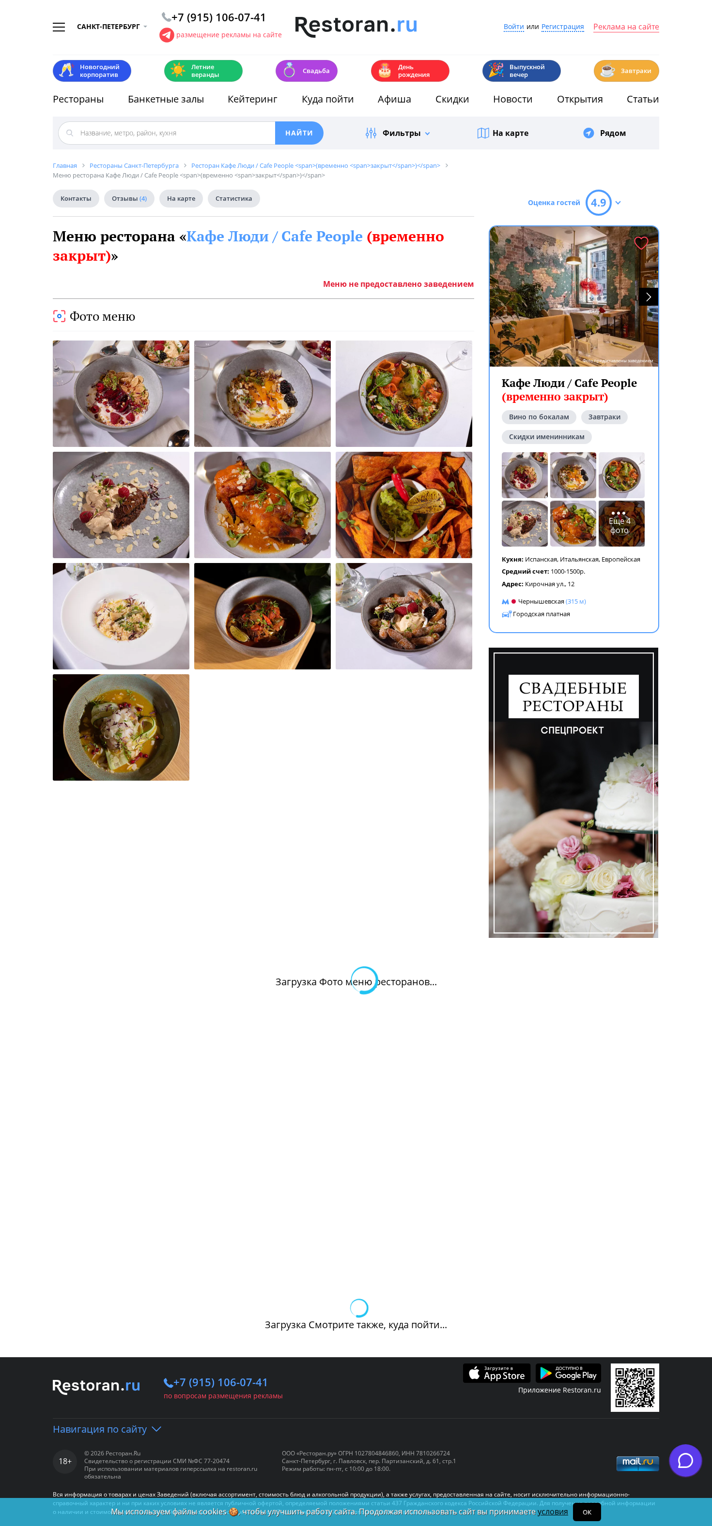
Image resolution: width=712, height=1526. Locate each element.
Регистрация (563, 27)
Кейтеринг (253, 98)
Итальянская (579, 559)
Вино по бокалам (539, 416)
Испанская (541, 559)
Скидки (452, 98)
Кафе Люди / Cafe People (569, 389)
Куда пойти (328, 98)
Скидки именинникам (547, 436)
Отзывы (129, 198)
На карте (510, 133)
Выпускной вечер (516, 70)
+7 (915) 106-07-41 (220, 1382)
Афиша (394, 98)
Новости (513, 98)
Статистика (234, 198)
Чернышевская (541, 601)
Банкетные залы (166, 98)
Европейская (621, 559)
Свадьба (305, 69)
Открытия (580, 98)
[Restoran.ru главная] (356, 27)
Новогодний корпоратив (89, 70)
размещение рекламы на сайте (229, 34)
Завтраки (625, 69)
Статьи (643, 98)
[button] (648, 297)
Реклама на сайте (626, 27)
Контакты (76, 198)
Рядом (613, 133)
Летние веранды (194, 70)
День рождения (403, 70)
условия (553, 1511)
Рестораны (78, 98)
